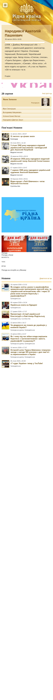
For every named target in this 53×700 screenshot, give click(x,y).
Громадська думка (17, 330)
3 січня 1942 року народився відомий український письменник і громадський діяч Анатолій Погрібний (28, 147)
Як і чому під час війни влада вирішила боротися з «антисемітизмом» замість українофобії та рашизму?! (28, 338)
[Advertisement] (26, 521)
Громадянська (15, 298)
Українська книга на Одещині (23, 305)
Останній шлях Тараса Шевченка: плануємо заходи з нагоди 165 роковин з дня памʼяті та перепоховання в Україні (30, 352)
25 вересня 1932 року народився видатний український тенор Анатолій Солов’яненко (30, 160)
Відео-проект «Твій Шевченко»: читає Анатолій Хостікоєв (27, 182)
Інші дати (46, 93)
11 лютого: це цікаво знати (22, 136)
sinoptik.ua (14, 270)
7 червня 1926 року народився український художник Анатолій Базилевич (30, 171)
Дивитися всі (45, 278)
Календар (14, 139)
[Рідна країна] (26, 12)
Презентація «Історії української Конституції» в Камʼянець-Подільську (27, 315)
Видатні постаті (16, 152)
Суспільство (15, 186)
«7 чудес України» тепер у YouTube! (26, 363)
